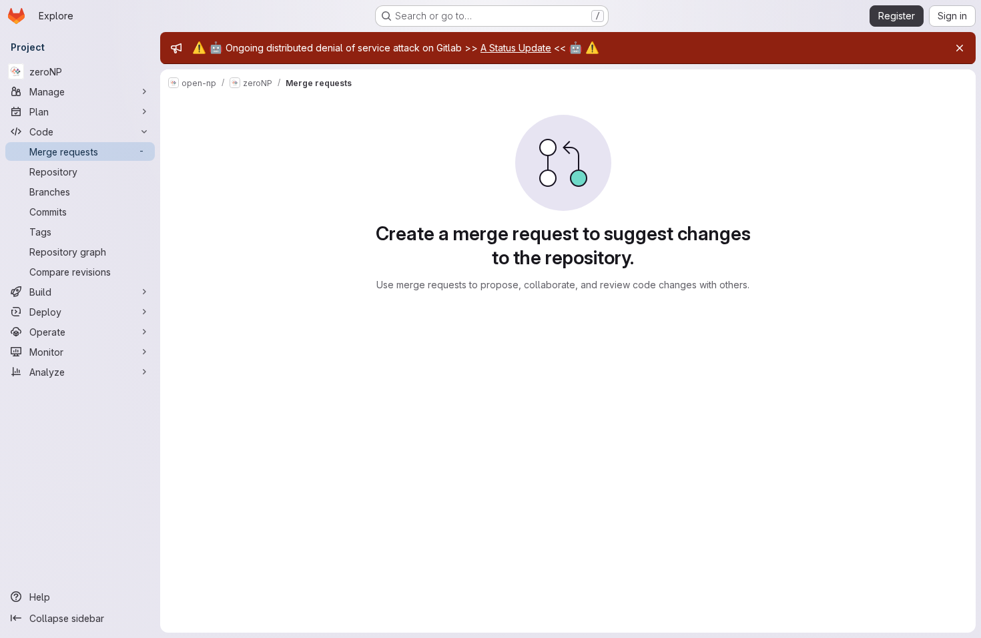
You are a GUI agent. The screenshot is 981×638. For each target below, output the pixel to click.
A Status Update (515, 47)
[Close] (960, 48)
